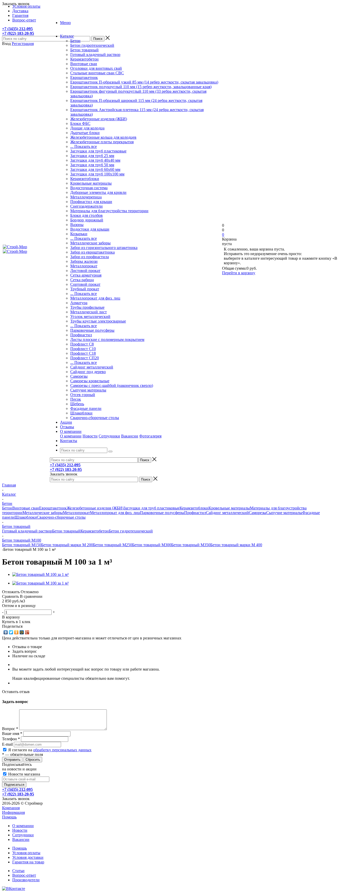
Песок (75, 399)
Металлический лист (88, 312)
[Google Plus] (27, 632)
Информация (13, 812)
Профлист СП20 (84, 358)
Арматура (78, 303)
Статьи (18, 870)
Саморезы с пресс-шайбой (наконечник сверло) (111, 385)
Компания (11, 808)
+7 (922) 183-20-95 (18, 33)
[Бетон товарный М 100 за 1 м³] (40, 574)
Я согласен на (49, 750)
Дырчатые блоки (85, 132)
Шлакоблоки (81, 413)
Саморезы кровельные (89, 381)
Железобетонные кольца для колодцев (103, 137)
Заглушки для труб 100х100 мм (97, 174)
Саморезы (79, 376)
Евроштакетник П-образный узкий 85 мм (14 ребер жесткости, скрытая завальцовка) (144, 82)
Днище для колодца (87, 128)
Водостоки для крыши (89, 229)
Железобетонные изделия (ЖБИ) (98, 119)
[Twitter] (11, 632)
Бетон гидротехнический (92, 45)
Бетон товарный (84, 50)
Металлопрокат (83, 266)
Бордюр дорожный (86, 220)
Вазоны (77, 224)
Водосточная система (89, 188)
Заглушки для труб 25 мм (92, 155)
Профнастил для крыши (91, 201)
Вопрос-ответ (24, 875)
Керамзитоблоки (84, 178)
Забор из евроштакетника (92, 252)
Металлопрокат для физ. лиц (95, 298)
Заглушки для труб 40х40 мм (95, 160)
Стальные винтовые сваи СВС (97, 73)
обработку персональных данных (62, 750)
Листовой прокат (85, 270)
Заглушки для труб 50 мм (92, 165)
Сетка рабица (82, 280)
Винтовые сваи (83, 64)
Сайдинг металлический (91, 367)
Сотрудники (109, 436)
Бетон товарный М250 (112, 545)
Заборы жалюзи (84, 261)
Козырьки (78, 234)
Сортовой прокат (85, 284)
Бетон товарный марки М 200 (67, 545)
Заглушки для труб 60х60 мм (95, 169)
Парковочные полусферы (92, 330)
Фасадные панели (85, 408)
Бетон (75, 41)
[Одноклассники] (16, 632)
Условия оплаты (26, 853)
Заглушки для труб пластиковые (98, 151)
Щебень (77, 404)
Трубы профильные (87, 307)
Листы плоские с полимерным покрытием (107, 339)
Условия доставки (27, 857)
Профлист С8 (82, 344)
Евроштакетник (84, 77)
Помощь (9, 817)
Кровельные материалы (91, 183)
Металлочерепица (86, 197)
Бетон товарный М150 (21, 545)
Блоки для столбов (86, 215)
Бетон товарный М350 (190, 545)
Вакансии (129, 436)
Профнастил (81, 335)
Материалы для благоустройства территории (109, 211)
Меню (65, 22)
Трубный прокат (84, 289)
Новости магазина (23, 774)
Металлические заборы (90, 243)
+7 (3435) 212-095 (17, 29)
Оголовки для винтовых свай (96, 68)
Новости (90, 436)
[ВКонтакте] (5, 632)
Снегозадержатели (86, 206)
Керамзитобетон (84, 59)
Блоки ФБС (80, 123)
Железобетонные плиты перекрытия (102, 142)
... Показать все (83, 146)
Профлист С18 (83, 353)
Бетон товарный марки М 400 (236, 545)
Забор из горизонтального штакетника (103, 247)
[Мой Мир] (22, 632)
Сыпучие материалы (88, 390)
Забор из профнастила (89, 257)
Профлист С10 (83, 349)
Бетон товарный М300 (151, 545)
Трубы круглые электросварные (98, 321)
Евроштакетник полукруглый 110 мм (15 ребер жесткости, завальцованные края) (141, 87)
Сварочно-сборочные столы (94, 417)
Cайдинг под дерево (88, 372)
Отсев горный (82, 394)
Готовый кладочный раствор (95, 54)
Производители (26, 880)
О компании (71, 436)
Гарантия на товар (28, 862)
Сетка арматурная (85, 275)
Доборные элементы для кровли (98, 192)
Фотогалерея (150, 436)
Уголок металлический (90, 316)
